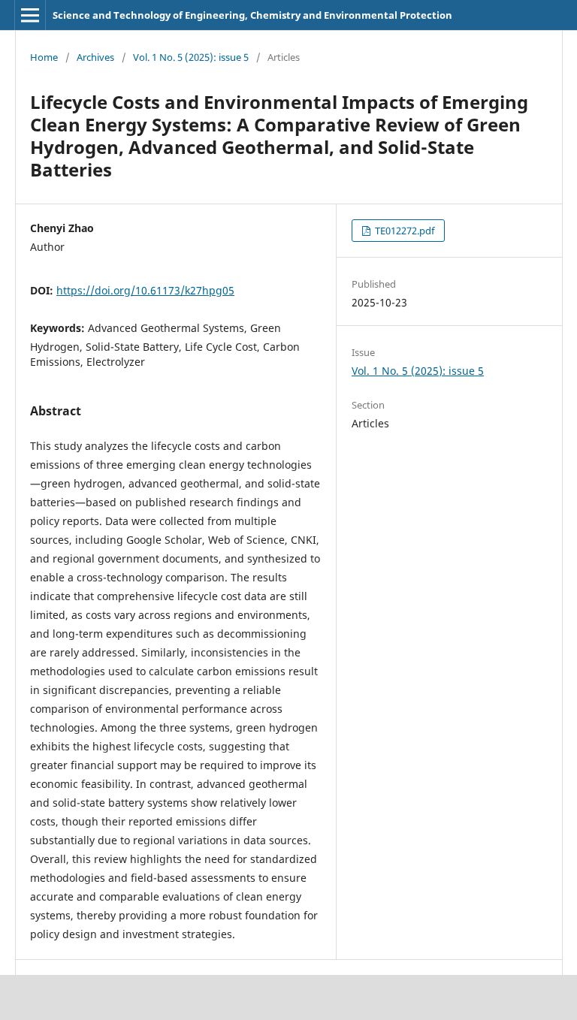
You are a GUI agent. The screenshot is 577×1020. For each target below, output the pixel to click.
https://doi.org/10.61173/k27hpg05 (145, 290)
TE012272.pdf (403, 230)
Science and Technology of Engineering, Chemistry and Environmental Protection (252, 15)
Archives (95, 57)
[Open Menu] (30, 15)
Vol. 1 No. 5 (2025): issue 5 (191, 57)
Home (44, 57)
